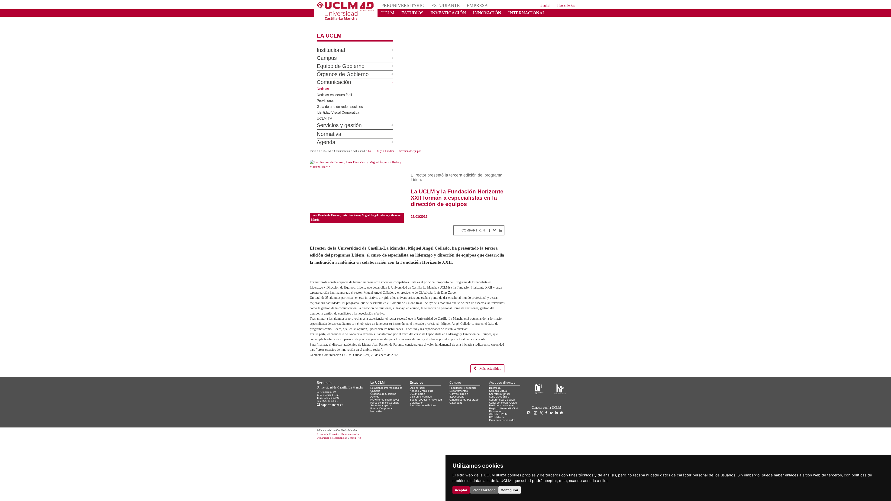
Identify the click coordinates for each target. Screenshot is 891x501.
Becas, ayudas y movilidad (427, 418)
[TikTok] (536, 431)
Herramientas (564, 5)
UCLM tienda (497, 435)
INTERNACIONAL (507, 13)
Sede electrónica (500, 415)
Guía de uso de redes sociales (341, 102)
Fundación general (382, 426)
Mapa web (361, 456)
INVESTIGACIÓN (440, 13)
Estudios (416, 400)
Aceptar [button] (461, 490)
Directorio (496, 429)
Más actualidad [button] (488, 386)
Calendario (417, 421)
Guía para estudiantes (503, 438)
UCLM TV (324, 114)
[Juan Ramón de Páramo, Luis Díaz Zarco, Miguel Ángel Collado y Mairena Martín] (357, 182)
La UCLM (327, 31)
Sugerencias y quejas (503, 418)
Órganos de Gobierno (337, 70)
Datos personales (356, 452)
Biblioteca (495, 406)
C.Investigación (459, 412)
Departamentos (459, 409)
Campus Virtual (499, 409)
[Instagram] (530, 431)
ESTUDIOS (408, 13)
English (541, 5)
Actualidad (364, 147)
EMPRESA (465, 5)
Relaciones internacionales (388, 406)
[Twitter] (484, 226)
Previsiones (326, 96)
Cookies (337, 452)
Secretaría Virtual (500, 412)
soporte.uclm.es (333, 423)
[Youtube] (562, 431)
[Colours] (560, 407)
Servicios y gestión (335, 121)
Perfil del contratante (503, 423)
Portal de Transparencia (386, 421)
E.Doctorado (457, 415)
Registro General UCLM (504, 426)
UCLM (386, 13)
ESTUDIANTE (437, 5)
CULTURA (538, 13)
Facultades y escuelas (463, 406)
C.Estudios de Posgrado (464, 418)
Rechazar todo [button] (484, 490)
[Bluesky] (493, 226)
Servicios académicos (424, 423)
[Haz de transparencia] (539, 407)
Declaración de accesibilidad (334, 456)
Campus (325, 54)
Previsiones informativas (386, 418)
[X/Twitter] (542, 431)
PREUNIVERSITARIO (399, 5)
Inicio (313, 147)
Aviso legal (323, 452)
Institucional (329, 46)
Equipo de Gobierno (336, 62)
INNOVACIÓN (473, 13)
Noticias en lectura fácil (335, 90)
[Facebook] (488, 226)
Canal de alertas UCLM (503, 421)
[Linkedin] (499, 226)
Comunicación (331, 78)
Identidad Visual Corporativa (339, 108)
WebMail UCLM (499, 432)
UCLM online (418, 412)
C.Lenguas (456, 421)
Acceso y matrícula (422, 409)
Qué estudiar (418, 406)
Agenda (324, 138)
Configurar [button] (509, 490)
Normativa (327, 130)
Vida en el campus (422, 415)
